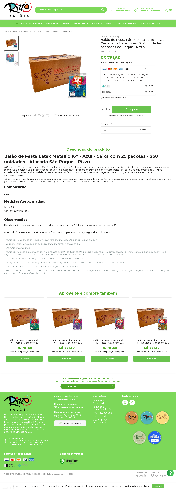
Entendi (158, 486)
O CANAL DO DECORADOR (100, 421)
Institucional (99, 416)
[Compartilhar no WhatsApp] (39, 115)
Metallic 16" (66, 32)
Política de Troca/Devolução (102, 408)
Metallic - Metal (51, 32)
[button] (11, 43)
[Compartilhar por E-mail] (47, 115)
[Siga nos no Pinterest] (132, 402)
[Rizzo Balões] (18, 10)
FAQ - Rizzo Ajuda (102, 413)
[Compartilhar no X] (43, 115)
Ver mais (24, 358)
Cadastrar (155, 11)
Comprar (131, 109)
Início (6, 32)
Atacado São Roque (32, 32)
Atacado (16, 32)
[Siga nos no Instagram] (125, 402)
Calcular (143, 129)
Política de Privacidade (98, 401)
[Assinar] (113, 386)
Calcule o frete (108, 124)
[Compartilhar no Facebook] (35, 115)
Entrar (143, 11)
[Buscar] (103, 10)
